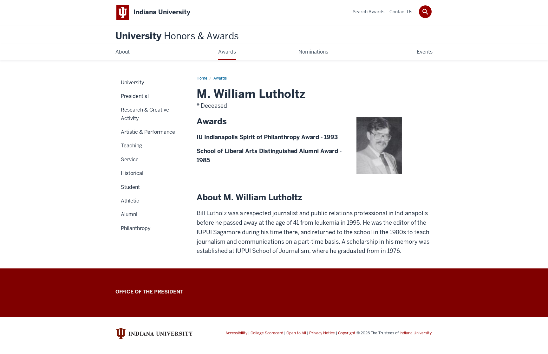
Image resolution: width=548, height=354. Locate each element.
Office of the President (149, 291)
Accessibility (236, 333)
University (177, 36)
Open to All (296, 333)
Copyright (347, 333)
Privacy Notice (322, 333)
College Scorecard (267, 333)
